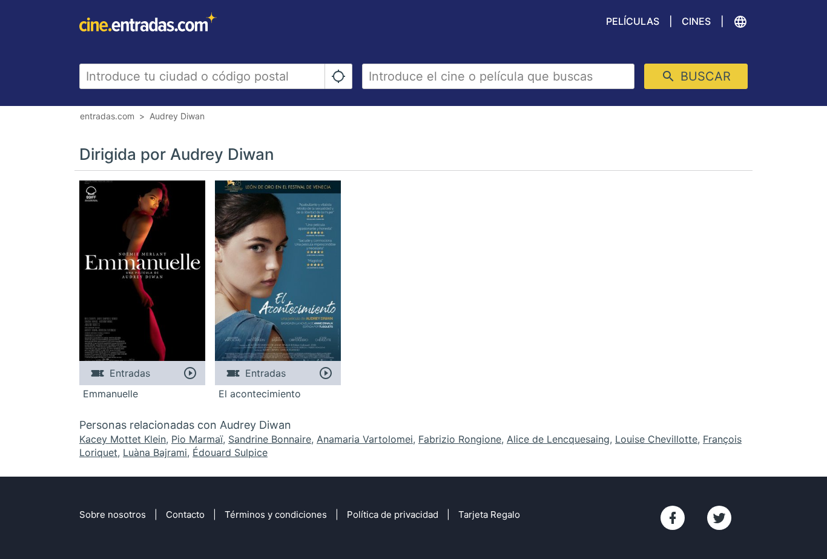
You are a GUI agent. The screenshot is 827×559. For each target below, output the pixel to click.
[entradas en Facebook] (673, 518)
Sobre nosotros (112, 514)
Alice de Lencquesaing (558, 439)
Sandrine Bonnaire (269, 439)
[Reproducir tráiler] (189, 373)
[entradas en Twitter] (719, 518)
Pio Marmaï (197, 439)
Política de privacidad (392, 514)
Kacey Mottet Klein (122, 439)
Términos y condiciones (276, 514)
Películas (632, 21)
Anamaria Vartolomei (365, 439)
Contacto (185, 514)
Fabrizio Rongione (459, 439)
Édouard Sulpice (230, 452)
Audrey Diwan (177, 116)
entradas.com (107, 116)
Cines (696, 21)
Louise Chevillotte (656, 439)
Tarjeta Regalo (489, 514)
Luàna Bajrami (155, 452)
